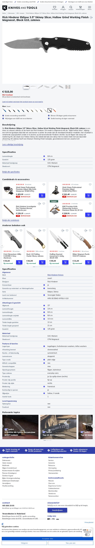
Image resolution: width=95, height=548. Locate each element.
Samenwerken (53, 496)
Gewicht (5, 160)
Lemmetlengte (7, 156)
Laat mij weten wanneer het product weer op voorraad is (22, 102)
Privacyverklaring (54, 470)
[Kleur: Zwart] (9, 110)
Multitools (5, 465)
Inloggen (63, 9)
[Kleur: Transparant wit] (45, 110)
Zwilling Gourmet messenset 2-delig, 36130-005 (57, 256)
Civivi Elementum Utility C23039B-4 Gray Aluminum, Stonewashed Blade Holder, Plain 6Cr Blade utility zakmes (12, 256)
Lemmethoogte (7, 309)
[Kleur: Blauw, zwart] (13, 110)
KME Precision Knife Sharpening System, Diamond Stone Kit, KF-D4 (72, 208)
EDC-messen (20, 13)
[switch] (87, 534)
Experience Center (54, 486)
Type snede (6, 360)
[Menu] (91, 528)
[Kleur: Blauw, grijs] (4, 110)
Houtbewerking (7, 486)
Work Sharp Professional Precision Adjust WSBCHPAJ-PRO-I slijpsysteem (71, 189)
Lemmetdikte (7, 319)
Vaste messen (7, 463)
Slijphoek (5, 305)
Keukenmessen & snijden (11, 470)
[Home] (19, 6)
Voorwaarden (53, 473)
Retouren (51, 465)
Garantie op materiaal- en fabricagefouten (18, 288)
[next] (89, 246)
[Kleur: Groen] (40, 110)
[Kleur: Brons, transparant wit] (36, 110)
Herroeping (52, 468)
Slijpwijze (5, 393)
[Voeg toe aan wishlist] (43, 184)
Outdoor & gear (7, 476)
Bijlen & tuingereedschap (11, 478)
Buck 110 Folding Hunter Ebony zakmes (35, 255)
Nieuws (51, 481)
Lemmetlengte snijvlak (10, 316)
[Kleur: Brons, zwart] (27, 110)
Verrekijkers (6, 483)
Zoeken (71, 9)
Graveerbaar (6, 285)
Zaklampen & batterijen (10, 481)
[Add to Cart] (42, 195)
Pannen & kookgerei (9, 473)
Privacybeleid (89, 522)
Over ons (51, 483)
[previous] (6, 246)
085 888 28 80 (8, 505)
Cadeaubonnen (53, 488)
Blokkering (6, 386)
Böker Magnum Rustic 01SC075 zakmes (81, 255)
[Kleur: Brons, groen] (31, 110)
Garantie (51, 463)
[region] (47, 56)
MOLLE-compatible (9, 363)
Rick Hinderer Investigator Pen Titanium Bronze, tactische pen (26, 208)
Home (4, 13)
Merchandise (52, 491)
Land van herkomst (9, 295)
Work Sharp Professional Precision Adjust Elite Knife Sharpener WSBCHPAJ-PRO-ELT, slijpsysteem (26, 189)
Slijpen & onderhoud (9, 468)
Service (51, 460)
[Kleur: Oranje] (54, 110)
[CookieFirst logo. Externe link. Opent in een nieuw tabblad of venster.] (2, 524)
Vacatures (52, 493)
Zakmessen (11, 13)
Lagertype (6, 346)
